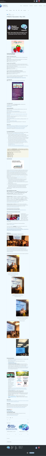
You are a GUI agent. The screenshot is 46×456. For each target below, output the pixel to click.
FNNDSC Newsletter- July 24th (11, 431)
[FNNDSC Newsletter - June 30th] (23, 427)
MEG (18, 10)
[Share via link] (12, 417)
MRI (16, 10)
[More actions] (28, 14)
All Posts (7, 10)
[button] (28, 10)
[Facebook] (34, 1)
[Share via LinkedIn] (10, 417)
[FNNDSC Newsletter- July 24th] (11, 427)
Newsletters (10, 10)
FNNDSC (5, 5)
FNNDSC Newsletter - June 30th (23, 431)
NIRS (21, 10)
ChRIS (14, 10)
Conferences (24, 10)
